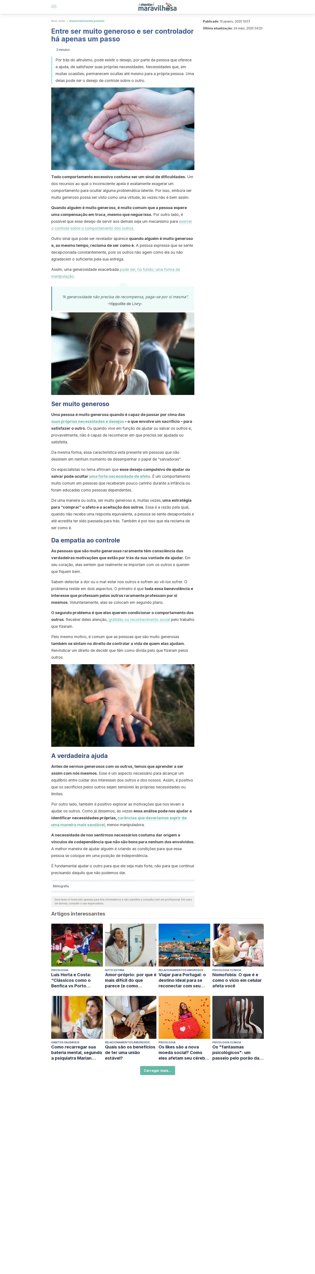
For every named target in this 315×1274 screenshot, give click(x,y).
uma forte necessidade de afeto (119, 476)
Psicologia (59, 970)
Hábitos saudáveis (65, 1042)
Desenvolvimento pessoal (86, 21)
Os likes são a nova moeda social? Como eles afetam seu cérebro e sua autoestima (184, 1052)
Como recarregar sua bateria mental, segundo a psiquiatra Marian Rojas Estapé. (76, 1052)
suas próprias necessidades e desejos (87, 421)
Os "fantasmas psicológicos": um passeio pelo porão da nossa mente (235, 1052)
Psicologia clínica (226, 970)
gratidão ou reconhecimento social (139, 619)
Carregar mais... (157, 1070)
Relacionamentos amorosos (181, 970)
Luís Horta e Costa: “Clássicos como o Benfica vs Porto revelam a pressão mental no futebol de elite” (73, 980)
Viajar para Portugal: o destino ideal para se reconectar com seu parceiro (182, 980)
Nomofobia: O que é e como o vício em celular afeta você (237, 980)
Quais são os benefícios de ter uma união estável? (130, 1052)
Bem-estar (58, 21)
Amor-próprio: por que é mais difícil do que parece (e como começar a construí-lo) (130, 980)
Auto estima (114, 970)
